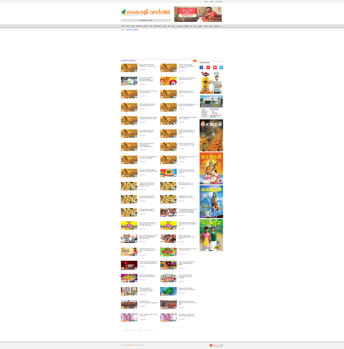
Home (123, 26)
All (195, 61)
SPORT (133, 26)
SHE (195, 26)
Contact (211, 1)
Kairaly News (129, 345)
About (206, 1)
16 (145, 330)
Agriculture (157, 26)
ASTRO (206, 26)
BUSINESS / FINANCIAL (132, 29)
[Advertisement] (172, 45)
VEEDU (211, 26)
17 (149, 330)
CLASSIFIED (179, 26)
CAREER (200, 26)
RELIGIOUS (217, 26)
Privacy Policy (218, 1)
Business (186, 26)
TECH (169, 26)
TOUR (150, 26)
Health (164, 26)
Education (139, 26)
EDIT (192, 26)
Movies (146, 26)
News (127, 26)
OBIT (173, 26)
